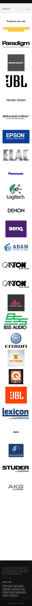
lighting (12, 592)
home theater (6, 589)
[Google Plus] (7, 577)
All (4, 28)
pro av (23, 589)
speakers (5, 595)
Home (20, 9)
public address (13, 595)
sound (4, 586)
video (15, 586)
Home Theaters (20, 30)
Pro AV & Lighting (24, 28)
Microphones (12, 30)
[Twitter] (10, 577)
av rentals (5, 592)
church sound (15, 589)
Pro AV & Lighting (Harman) (12, 28)
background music (20, 592)
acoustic (21, 586)
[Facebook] (4, 577)
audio (10, 586)
